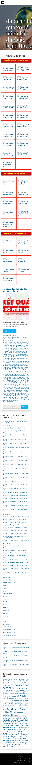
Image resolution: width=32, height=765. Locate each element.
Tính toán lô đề (7, 580)
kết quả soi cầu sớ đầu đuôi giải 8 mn (23, 213)
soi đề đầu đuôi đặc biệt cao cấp (12, 380)
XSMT (4, 591)
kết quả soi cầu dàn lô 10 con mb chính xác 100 (15, 469)
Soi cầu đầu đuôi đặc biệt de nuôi (16, 355)
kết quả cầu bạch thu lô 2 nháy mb (23, 69)
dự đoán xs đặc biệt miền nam (17, 344)
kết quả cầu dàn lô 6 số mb (9, 106)
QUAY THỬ (6, 622)
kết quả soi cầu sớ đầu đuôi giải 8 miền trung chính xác (14, 536)
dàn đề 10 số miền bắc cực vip (8, 164)
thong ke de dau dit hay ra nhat (16, 399)
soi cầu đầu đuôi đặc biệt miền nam (15, 356)
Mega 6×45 (6, 599)
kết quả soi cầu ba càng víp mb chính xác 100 (15, 431)
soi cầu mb (20, 736)
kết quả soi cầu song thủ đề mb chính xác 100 (15, 501)
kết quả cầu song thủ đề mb (8, 88)
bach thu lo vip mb (16, 679)
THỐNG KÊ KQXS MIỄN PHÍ (10, 583)
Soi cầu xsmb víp (8, 426)
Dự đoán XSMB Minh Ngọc (13, 707)
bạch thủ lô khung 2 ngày (10, 636)
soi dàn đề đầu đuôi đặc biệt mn (12, 374)
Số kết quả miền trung (9, 632)
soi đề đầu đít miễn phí (18, 375)
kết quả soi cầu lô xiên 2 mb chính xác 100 (15, 493)
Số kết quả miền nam (9, 629)
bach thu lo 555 (6, 679)
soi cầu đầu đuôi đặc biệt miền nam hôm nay (15, 357)
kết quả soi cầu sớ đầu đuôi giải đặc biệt (8, 224)
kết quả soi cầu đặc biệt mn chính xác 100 (15, 560)
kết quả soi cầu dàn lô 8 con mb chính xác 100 (15, 485)
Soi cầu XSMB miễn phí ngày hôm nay (15, 367)
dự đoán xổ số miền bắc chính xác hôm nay (14, 713)
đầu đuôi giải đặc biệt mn (20, 348)
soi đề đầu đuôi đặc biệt (21, 378)
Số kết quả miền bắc (9, 627)
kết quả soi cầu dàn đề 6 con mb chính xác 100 (15, 456)
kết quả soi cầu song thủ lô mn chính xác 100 (15, 546)
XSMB (4, 585)
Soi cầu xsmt (6, 514)
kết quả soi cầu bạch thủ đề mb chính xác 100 (15, 435)
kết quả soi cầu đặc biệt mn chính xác (23, 183)
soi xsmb (15, 742)
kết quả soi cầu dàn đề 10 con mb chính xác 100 (16, 465)
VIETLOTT (5, 596)
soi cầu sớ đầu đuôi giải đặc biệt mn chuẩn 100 (15, 290)
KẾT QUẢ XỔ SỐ (7, 594)
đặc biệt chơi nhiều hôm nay (16, 344)
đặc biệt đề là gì (7, 348)
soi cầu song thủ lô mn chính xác (8, 183)
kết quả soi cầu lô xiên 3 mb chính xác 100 (15, 495)
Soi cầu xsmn (9, 340)
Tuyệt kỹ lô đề (7, 577)
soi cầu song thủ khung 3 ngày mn (15, 367)
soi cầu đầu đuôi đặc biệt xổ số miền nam (15, 359)
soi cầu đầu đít (9, 354)
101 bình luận (8, 401)
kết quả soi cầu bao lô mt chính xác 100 (14, 522)
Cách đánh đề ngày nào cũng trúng (15, 692)
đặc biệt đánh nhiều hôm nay (19, 347)
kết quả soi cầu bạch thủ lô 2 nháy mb (14, 428)
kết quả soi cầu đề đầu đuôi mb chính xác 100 (15, 489)
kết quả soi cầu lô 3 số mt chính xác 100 (14, 533)
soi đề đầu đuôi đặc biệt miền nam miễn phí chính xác (16, 385)
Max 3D (5, 602)
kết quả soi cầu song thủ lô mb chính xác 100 (15, 510)
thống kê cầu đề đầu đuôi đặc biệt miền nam (15, 392)
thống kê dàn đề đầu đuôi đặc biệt (13, 394)
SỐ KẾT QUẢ (6, 624)
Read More (9, 331)
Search (24, 407)
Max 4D (5, 604)
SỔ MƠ (5, 619)
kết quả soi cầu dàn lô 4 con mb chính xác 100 (15, 473)
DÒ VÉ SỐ (5, 616)
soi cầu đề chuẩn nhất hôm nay (15, 360)
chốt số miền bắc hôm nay (16, 686)
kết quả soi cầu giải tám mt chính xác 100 (15, 530)
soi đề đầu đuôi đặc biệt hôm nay (16, 380)
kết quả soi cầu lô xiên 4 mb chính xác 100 (15, 498)
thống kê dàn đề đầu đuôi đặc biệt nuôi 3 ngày (15, 398)
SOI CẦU (5, 613)
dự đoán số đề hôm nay (15, 706)
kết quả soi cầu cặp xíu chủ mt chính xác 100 (16, 525)
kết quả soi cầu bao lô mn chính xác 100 (14, 553)
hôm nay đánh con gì (17, 723)
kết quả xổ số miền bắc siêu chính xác (15, 724)
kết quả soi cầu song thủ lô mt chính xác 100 (16, 516)
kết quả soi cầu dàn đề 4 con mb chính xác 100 (15, 452)
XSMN (4, 588)
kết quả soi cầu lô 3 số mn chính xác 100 (15, 565)
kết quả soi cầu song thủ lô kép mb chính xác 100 (15, 506)
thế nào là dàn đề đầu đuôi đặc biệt (13, 391)
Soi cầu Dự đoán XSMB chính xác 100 (13, 732)
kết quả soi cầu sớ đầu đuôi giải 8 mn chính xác (16, 569)
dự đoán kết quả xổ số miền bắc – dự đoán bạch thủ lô (15, 422)
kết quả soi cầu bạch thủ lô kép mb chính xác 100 (15, 439)
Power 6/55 (6, 607)
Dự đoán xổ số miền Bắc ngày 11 (15, 715)
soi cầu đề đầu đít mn (17, 363)
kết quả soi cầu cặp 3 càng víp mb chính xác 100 (16, 448)
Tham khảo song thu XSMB (19, 390)
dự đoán (12, 699)
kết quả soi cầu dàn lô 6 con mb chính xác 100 (15, 478)
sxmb (20, 742)
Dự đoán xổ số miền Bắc (14, 710)
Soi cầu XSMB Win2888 (13, 740)
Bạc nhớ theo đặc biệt (9, 682)
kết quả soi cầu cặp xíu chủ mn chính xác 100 (15, 556)
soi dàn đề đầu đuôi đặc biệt (20, 373)
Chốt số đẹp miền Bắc (20, 688)
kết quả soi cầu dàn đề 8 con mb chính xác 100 (15, 461)
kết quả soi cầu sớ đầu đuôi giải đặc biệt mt (16, 540)
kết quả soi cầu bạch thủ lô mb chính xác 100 (15, 444)
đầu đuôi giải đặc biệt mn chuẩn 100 (14, 350)
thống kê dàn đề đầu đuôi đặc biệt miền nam (16, 395)
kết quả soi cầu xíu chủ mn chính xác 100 (15, 550)
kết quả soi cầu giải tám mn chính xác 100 (15, 563)
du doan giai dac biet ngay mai (17, 693)
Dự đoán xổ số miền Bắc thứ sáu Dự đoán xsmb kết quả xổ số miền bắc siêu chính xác (15, 720)
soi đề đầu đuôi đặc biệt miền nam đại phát (14, 383)
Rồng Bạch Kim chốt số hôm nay (21, 727)
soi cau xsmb (8, 729)
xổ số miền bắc (14, 744)
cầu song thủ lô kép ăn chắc (24, 97)
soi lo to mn (16, 387)
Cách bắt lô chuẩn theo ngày (12, 690)
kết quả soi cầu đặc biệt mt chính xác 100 (15, 528)
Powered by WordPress (16, 756)
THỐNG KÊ (6, 610)
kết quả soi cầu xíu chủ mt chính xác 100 (15, 519)
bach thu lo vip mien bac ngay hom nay (16, 680)
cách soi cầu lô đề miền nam (13, 342)
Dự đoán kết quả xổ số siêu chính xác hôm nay (15, 701)
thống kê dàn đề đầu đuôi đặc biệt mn (15, 396)
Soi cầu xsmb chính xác (10, 482)
